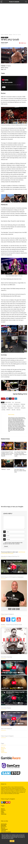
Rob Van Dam (17, 407)
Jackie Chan (3, 830)
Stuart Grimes (4, 42)
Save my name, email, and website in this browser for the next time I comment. (12, 543)
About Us (3, 747)
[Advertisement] (14, 18)
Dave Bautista (4, 404)
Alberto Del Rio (8, 402)
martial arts (9, 406)
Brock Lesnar (17, 402)
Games (10, 34)
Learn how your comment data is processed (13, 552)
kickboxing (23, 404)
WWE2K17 (8, 409)
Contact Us (3, 748)
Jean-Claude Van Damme (6, 831)
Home (2, 34)
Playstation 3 (4, 407)
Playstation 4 (10, 407)
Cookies (2, 751)
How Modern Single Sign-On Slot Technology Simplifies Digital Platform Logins (20, 454)
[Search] (26, 1)
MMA (23, 406)
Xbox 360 (13, 409)
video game (23, 407)
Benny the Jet (3, 826)
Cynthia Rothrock (4, 829)
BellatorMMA (3, 825)
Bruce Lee (3, 827)
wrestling (3, 409)
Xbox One (18, 409)
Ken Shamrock (16, 404)
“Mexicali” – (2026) (5, 469)
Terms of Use (4, 752)
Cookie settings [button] (5, 841)
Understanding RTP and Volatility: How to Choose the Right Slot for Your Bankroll (7, 454)
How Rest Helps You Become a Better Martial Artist (20, 471)
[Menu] (1, 1)
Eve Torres (10, 404)
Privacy (2, 749)
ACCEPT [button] (12, 841)
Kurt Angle (4, 406)
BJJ (13, 402)
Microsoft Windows (17, 406)
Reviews (6, 34)
